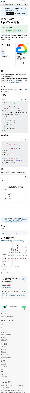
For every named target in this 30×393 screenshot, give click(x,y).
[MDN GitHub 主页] (2, 320)
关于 (2, 327)
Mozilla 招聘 (4, 332)
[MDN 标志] (4, 313)
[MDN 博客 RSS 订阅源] (12, 320)
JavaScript (5, 135)
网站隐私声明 (4, 385)
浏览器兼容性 (5, 56)
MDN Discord (4, 354)
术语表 (2, 374)
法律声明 (19, 385)
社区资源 (3, 349)
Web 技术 (3, 364)
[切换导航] (27, 1)
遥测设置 (12, 385)
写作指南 (3, 352)
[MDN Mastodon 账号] (9, 320)
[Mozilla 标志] (5, 382)
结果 (2, 169)
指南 (2, 369)
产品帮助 (3, 340)
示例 (3, 51)
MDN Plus (3, 337)
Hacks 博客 (4, 376)
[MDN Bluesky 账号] (4, 320)
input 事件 (24, 89)
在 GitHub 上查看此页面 (8, 295)
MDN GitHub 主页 (5, 357)
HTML (3, 95)
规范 (3, 54)
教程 (2, 371)
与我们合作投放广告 (6, 335)
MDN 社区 (3, 347)
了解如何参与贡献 (6, 287)
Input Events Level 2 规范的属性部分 (12, 82)
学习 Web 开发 (4, 366)
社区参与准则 (4, 387)
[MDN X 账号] (7, 320)
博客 (2, 329)
